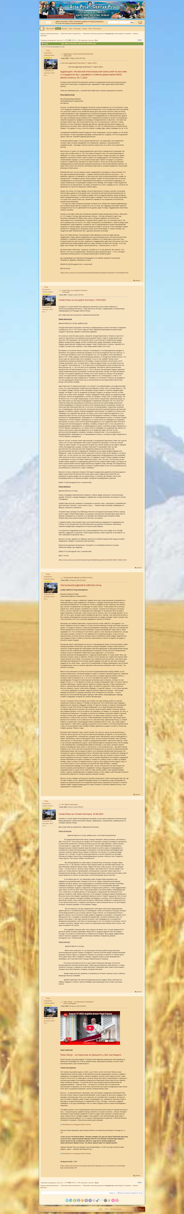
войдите (85, 21)
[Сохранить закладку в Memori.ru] (113, 1200)
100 (72, 40)
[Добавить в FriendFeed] (74, 1200)
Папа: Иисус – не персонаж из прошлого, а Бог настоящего (78, 1003)
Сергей (127, 33)
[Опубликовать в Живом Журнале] (94, 1200)
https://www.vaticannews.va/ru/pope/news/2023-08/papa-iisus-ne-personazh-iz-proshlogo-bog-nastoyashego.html (92, 1167)
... (64, 40)
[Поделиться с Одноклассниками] (101, 1200)
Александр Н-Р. (119, 33)
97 (65, 40)
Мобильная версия (116, 1209)
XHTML (101, 1209)
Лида (48, 50)
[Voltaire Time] (139, 1209)
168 (79, 40)
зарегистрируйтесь (97, 21)
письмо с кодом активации (74, 23)
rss (140, 22)
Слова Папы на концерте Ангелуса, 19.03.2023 (75, 291)
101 (75, 40)
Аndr (42, 47)
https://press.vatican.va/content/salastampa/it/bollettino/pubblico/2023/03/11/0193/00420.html (94, 273)
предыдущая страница (55, 40)
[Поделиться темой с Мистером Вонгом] (117, 1200)
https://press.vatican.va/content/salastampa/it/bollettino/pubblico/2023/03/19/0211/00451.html (93, 560)
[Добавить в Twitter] (67, 1200)
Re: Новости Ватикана (70, 804)
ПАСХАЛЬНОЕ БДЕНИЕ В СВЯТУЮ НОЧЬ (78, 578)
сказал (90, 1072)
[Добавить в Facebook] (78, 1200)
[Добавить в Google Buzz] (71, 1200)
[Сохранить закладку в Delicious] (97, 1200)
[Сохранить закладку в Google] (105, 1200)
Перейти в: (112, 1193)
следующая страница (87, 40)
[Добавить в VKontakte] (86, 1200)
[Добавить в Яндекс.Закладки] (82, 1200)
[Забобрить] (109, 1200)
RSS (107, 1209)
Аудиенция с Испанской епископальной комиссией (78, 55)
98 (67, 40)
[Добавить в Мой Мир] (90, 1200)
